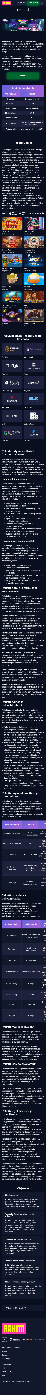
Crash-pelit (24, 213)
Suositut (5, 213)
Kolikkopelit (36, 213)
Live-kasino (14, 213)
